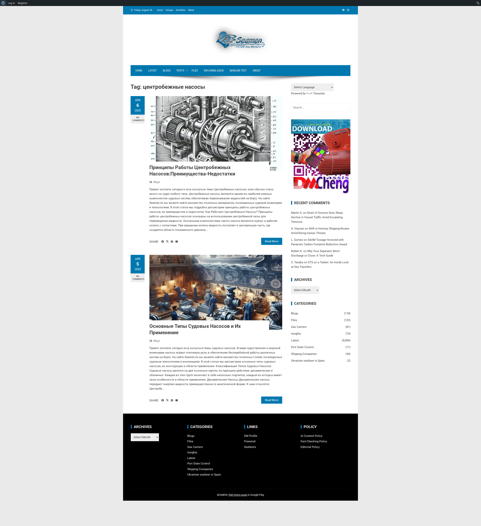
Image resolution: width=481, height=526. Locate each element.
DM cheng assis (238, 494)
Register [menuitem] (23, 3)
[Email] (176, 241)
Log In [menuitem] (11, 3)
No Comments (138, 119)
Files (195, 70)
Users (160, 10)
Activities (180, 10)
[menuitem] (3, 3)
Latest (152, 70)
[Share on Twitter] (167, 241)
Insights (296, 333)
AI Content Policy (311, 436)
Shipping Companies (304, 354)
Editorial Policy (310, 447)
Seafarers (250, 447)
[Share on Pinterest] (172, 241)
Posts (180, 70)
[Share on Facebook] (162, 241)
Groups (169, 10)
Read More (271, 241)
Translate (319, 93)
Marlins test (238, 70)
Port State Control (302, 347)
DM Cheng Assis (214, 70)
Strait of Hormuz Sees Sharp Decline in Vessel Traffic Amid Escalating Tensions (317, 217)
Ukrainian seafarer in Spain (308, 360)
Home (138, 70)
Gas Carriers (299, 327)
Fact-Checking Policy (314, 441)
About (191, 10)
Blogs (167, 70)
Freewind (249, 441)
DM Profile (250, 436)
